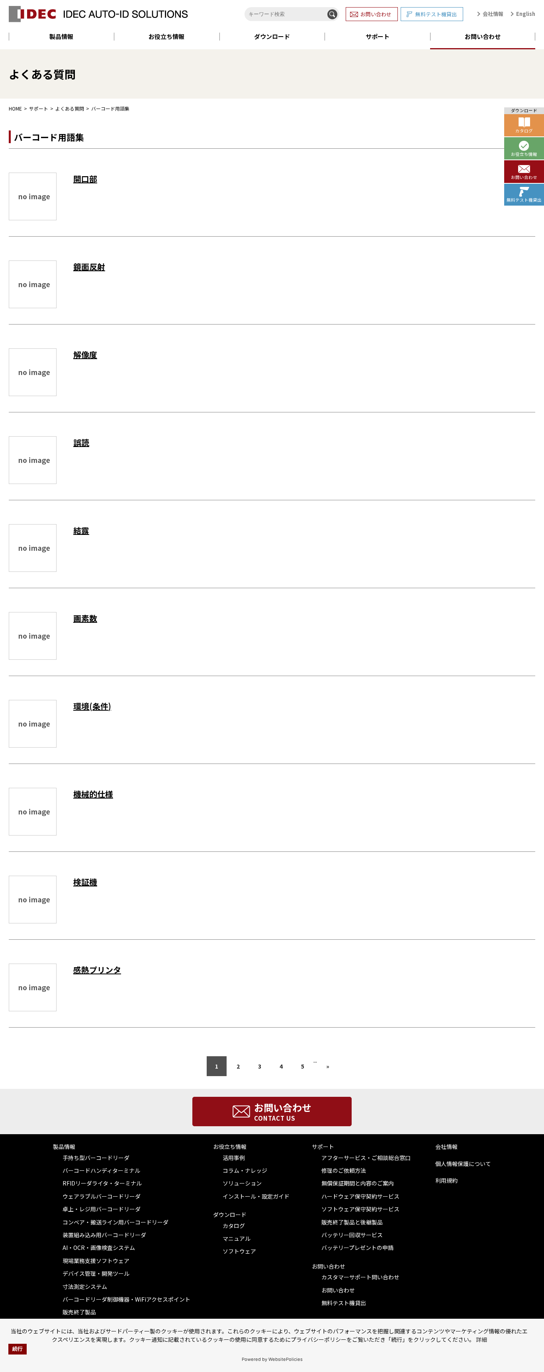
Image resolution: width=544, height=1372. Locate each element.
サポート (377, 36)
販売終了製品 (79, 1312)
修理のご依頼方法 (343, 1170)
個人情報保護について (463, 1164)
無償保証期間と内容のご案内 (357, 1183)
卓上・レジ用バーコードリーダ (102, 1209)
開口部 (85, 179)
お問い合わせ (375, 14)
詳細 (481, 1339)
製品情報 (61, 36)
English (525, 13)
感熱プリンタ (97, 970)
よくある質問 (69, 108)
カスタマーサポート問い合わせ (360, 1277)
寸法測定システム (85, 1286)
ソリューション (242, 1183)
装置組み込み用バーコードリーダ (104, 1235)
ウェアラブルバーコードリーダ (102, 1196)
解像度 (85, 354)
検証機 (85, 882)
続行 (17, 1349)
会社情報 (493, 13)
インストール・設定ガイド (256, 1196)
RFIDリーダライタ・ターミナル (102, 1183)
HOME (15, 108)
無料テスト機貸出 (436, 14)
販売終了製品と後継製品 (352, 1222)
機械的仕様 (93, 794)
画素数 (85, 618)
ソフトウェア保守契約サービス (360, 1209)
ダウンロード (272, 36)
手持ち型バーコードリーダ (96, 1158)
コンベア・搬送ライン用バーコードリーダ (115, 1222)
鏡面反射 (89, 266)
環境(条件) (92, 706)
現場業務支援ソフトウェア (96, 1261)
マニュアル (236, 1238)
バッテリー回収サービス (352, 1235)
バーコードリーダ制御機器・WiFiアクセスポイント (126, 1299)
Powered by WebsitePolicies (272, 1359)
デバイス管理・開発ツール (96, 1273)
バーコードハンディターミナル (101, 1170)
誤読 (81, 442)
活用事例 (234, 1158)
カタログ (234, 1226)
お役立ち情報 (166, 36)
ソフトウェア (239, 1251)
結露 (81, 530)
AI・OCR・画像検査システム (99, 1248)
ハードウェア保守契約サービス (360, 1196)
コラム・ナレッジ (245, 1170)
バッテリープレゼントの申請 (357, 1248)
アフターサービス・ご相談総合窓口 (366, 1158)
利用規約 (446, 1180)
